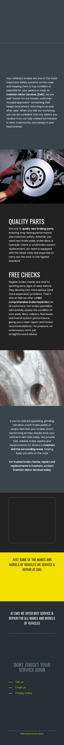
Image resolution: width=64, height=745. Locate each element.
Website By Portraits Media (32, 733)
